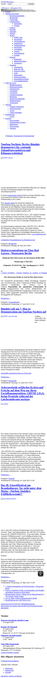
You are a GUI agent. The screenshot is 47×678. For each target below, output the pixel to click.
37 (20, 604)
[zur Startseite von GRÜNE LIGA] (7, 2)
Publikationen (10, 114)
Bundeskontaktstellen (17, 16)
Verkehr (12, 33)
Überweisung (14, 126)
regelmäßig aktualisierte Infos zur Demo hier (16, 373)
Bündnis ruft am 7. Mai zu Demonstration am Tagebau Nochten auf (23, 310)
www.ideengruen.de (39, 234)
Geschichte (13, 93)
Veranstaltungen (19, 41)
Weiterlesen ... (6, 298)
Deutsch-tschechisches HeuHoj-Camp (15, 620)
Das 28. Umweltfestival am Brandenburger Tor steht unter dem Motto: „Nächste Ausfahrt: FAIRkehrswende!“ (21, 489)
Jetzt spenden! (14, 120)
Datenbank (18, 59)
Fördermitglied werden (17, 122)
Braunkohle (14, 18)
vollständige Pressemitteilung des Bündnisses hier (18, 240)
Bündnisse (13, 97)
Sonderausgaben (15, 109)
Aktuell (7, 12)
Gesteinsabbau (15, 22)
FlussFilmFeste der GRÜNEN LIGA (18, 600)
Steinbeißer (18, 24)
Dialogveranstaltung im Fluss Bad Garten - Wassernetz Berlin (20, 252)
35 (17, 604)
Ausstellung (18, 49)
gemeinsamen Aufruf (14, 195)
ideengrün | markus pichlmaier (11, 676)
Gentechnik (14, 20)
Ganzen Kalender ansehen (10, 652)
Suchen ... (4, 4)
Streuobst (13, 31)
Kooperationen (19, 53)
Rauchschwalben (20, 77)
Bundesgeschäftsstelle (17, 99)
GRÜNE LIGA (10, 83)
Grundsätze (13, 91)
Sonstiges (13, 65)
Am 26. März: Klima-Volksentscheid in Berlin (21, 598)
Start (2, 604)
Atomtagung (18, 67)
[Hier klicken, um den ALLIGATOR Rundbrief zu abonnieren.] (23, 661)
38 (22, 604)
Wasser (12, 35)
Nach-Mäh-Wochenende (10, 644)
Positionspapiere (19, 45)
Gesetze (16, 26)
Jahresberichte (14, 89)
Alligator (8, 105)
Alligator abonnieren (17, 107)
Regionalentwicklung (21, 79)
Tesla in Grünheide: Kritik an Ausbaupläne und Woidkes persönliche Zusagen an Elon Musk (24, 591)
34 (15, 604)
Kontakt (17, 55)
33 (13, 604)
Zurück (6, 604)
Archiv (12, 111)
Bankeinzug (14, 124)
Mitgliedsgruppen (16, 85)
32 (12, 604)
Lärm (16, 73)
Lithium (12, 28)
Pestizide (13, 30)
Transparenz (14, 103)
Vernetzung (18, 63)
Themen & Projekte (12, 14)
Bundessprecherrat (16, 87)
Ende (33, 604)
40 (26, 604)
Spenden (8, 118)
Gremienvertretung (16, 95)
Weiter (29, 604)
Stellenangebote (15, 101)
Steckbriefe (18, 47)
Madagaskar (18, 75)
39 (24, 604)
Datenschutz (9, 670)
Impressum (9, 668)
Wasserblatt (18, 39)
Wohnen (12, 57)
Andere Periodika (16, 112)
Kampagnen (18, 43)
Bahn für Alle (18, 69)
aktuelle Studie (9, 203)
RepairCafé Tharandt (9, 627)
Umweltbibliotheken (21, 81)
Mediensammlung (20, 61)
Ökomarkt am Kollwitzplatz (11, 635)
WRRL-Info (18, 37)
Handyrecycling (19, 71)
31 (10, 604)
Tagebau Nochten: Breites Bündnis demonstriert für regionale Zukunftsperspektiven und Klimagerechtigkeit (20, 149)
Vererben (13, 128)
